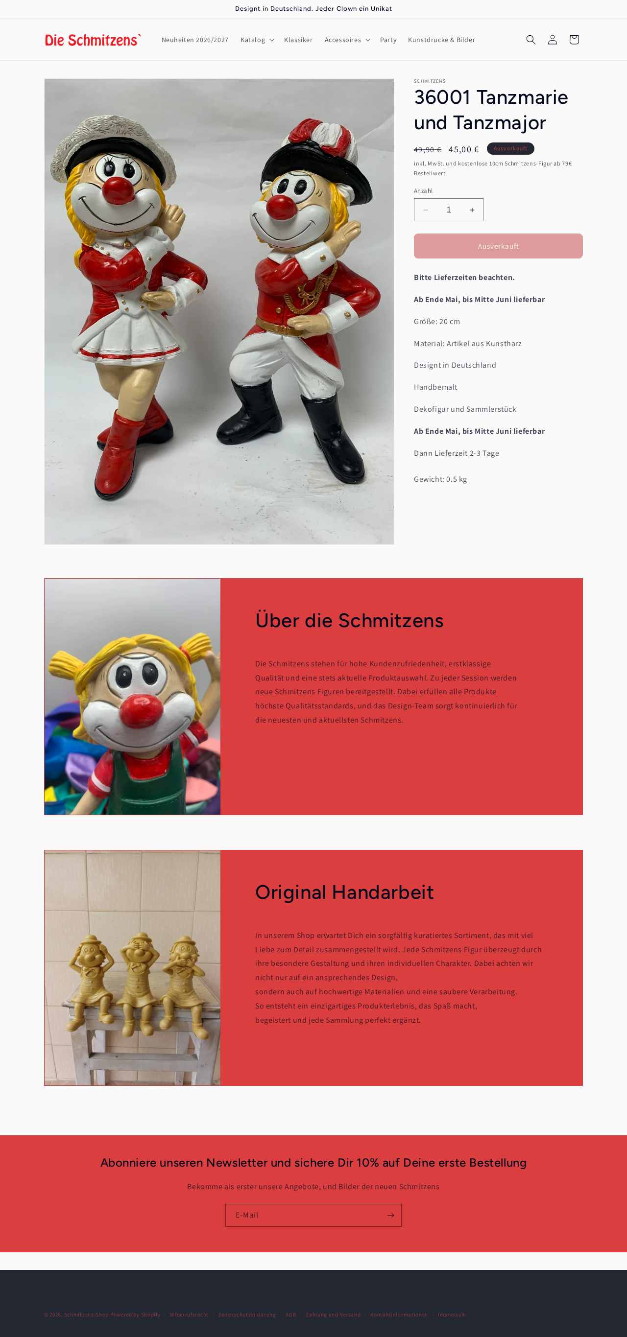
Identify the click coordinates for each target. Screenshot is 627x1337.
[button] (256, 39)
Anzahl (423, 191)
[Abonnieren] (390, 1215)
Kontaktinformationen (399, 1314)
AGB (291, 1314)
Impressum (452, 1314)
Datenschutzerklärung (247, 1314)
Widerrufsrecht (189, 1314)
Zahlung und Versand (333, 1314)
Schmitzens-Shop (86, 1314)
